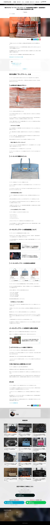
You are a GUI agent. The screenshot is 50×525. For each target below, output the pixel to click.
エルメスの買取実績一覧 (19, 513)
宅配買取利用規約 (6, 516)
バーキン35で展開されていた (17, 65)
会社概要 (6, 513)
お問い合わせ (37, 1)
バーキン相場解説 (12, 13)
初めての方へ (19, 1)
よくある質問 (27, 1)
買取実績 (14, 1)
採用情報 (6, 514)
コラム (23, 1)
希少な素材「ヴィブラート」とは (16, 63)
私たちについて (32, 1)
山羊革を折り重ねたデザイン (17, 64)
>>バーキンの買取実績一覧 (13, 402)
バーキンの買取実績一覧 (19, 514)
